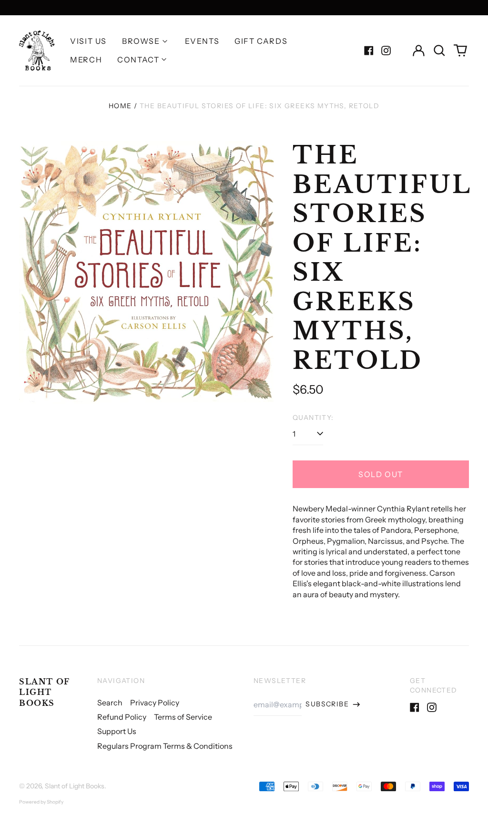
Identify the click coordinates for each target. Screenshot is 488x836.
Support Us (116, 731)
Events (202, 41)
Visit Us (88, 41)
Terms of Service (183, 717)
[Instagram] (386, 50)
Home (120, 106)
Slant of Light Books (44, 692)
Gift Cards (260, 41)
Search (109, 702)
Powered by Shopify (41, 802)
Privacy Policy (154, 702)
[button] (439, 50)
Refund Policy (121, 717)
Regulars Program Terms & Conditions (165, 746)
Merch (86, 59)
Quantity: (313, 417)
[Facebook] (369, 50)
